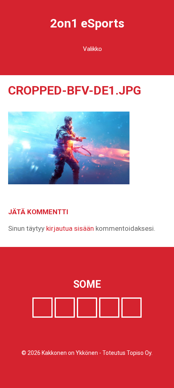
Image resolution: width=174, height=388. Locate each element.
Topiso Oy (139, 353)
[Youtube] (109, 307)
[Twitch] (131, 307)
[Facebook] (42, 307)
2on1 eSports (87, 23)
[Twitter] (65, 307)
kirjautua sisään (70, 228)
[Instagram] (87, 307)
